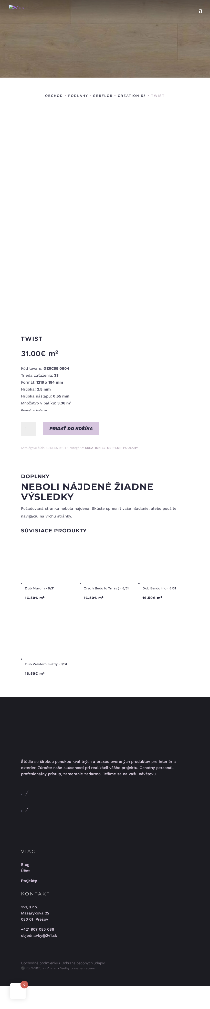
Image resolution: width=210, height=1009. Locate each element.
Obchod (54, 96)
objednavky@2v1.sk (39, 935)
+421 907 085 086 (37, 929)
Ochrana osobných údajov (83, 963)
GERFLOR (103, 96)
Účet (25, 870)
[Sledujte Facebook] (27, 794)
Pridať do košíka (71, 428)
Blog (25, 864)
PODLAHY (78, 96)
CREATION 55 (132, 96)
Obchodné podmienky (39, 963)
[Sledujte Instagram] (27, 811)
